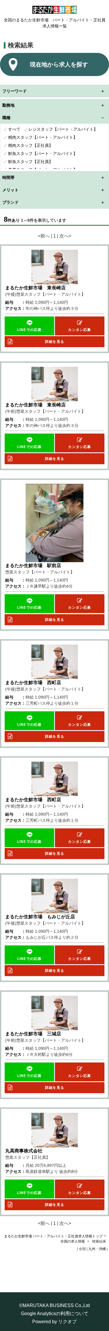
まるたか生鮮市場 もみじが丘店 (40, 916)
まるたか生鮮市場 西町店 (33, 682)
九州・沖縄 (97, 1249)
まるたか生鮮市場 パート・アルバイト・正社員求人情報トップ (53, 1236)
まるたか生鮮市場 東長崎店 (35, 287)
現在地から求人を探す (59, 64)
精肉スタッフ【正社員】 (30, 145)
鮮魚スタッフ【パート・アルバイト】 (42, 153)
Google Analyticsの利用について (54, 1313)
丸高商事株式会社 (23, 1150)
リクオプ (67, 1321)
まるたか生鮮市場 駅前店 (33, 565)
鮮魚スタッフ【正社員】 (30, 161)
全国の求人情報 (73, 1241)
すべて (14, 129)
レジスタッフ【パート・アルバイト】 (63, 129)
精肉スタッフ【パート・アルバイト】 (42, 137)
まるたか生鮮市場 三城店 (33, 1033)
